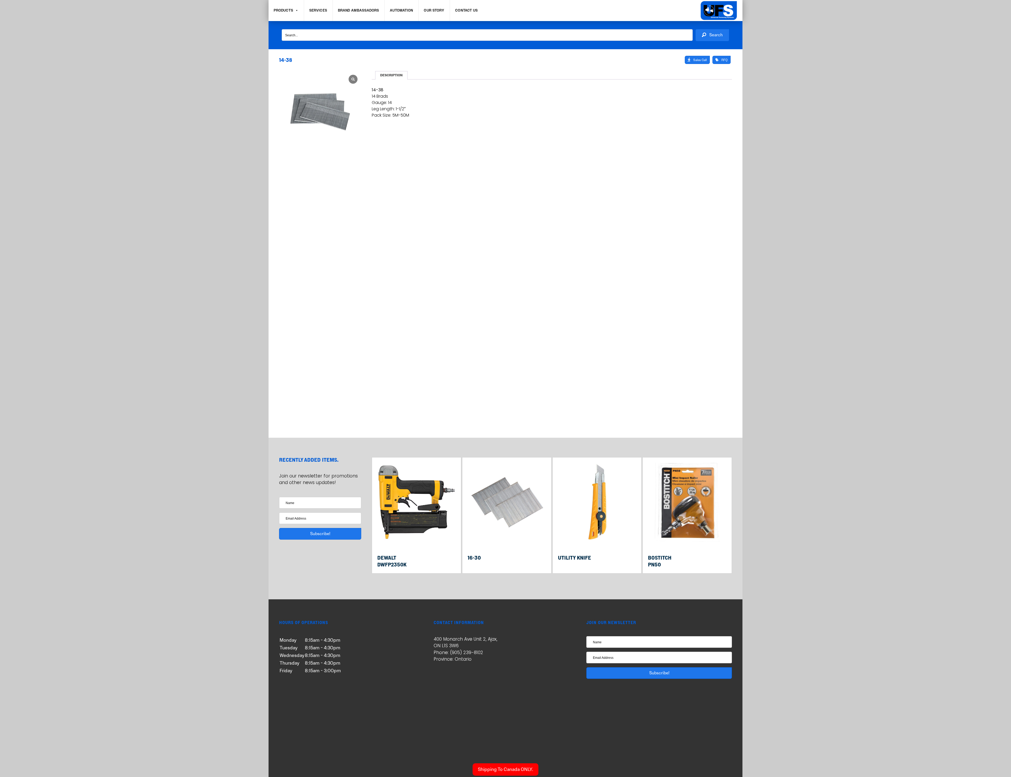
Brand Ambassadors (358, 10)
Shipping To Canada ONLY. (505, 769)
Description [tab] (391, 75)
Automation (401, 10)
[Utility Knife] (597, 540)
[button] (712, 35)
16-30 (474, 558)
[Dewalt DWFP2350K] (416, 540)
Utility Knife (574, 558)
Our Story (434, 10)
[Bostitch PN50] (687, 540)
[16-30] (507, 540)
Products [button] (283, 10)
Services (318, 10)
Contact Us (466, 10)
